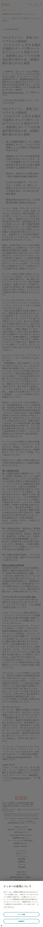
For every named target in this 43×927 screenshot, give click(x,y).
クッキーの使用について (17, 886)
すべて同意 (21, 914)
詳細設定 (21, 921)
